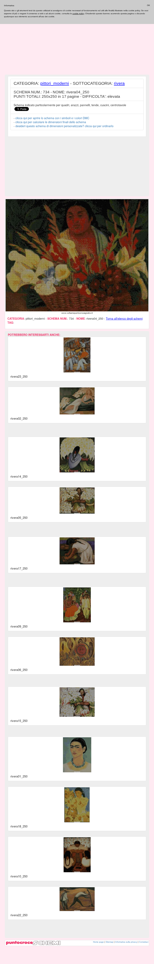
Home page (98, 942)
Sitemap (109, 942)
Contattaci (143, 942)
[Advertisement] (77, 45)
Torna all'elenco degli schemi (124, 318)
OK (148, 5)
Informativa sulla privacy (126, 942)
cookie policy (78, 13)
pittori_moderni (54, 83)
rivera (119, 83)
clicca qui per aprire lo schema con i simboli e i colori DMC (52, 118)
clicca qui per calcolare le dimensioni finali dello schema (50, 122)
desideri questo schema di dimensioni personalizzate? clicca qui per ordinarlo (64, 126)
